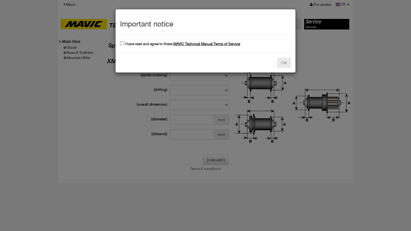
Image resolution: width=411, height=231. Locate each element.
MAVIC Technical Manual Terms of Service (206, 44)
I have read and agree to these (182, 44)
